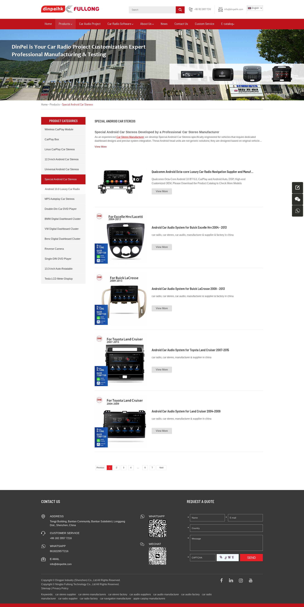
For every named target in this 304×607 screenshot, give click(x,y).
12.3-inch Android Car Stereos (62, 159)
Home (48, 23)
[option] (152, 64)
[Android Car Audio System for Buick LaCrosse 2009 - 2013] (121, 299)
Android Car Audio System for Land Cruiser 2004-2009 (186, 411)
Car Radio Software (120, 23)
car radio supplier (68, 598)
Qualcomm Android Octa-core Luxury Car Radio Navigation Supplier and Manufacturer (206, 172)
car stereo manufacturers (92, 594)
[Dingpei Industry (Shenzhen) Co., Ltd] (70, 9)
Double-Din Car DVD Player (60, 209)
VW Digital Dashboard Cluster (62, 229)
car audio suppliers (140, 594)
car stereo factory (117, 594)
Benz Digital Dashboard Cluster (62, 238)
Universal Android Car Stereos (62, 169)
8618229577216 (59, 551)
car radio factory (89, 598)
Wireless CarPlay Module (59, 129)
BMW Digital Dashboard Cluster (63, 219)
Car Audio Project (90, 23)
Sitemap (46, 588)
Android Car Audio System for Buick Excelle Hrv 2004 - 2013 (189, 227)
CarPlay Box (52, 139)
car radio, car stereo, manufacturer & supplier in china (181, 357)
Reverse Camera (54, 248)
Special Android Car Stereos (61, 179)
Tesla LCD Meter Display (59, 278)
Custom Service (204, 23)
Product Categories (63, 121)
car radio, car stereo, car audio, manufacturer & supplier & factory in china (193, 235)
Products (65, 23)
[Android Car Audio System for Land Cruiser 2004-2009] (121, 421)
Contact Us (181, 23)
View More (162, 191)
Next (161, 468)
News (164, 23)
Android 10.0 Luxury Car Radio (62, 189)
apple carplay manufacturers (149, 598)
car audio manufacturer (166, 594)
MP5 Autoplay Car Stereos (59, 199)
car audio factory (190, 594)
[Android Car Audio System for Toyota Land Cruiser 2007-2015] (121, 360)
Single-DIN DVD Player (58, 258)
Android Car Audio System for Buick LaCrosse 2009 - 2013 (188, 289)
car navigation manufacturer (115, 598)
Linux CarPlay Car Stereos (60, 149)
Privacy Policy (60, 588)
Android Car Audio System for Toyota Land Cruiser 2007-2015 (190, 350)
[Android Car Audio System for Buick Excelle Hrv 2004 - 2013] (121, 237)
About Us (146, 23)
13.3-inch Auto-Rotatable (59, 268)
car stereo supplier (65, 594)
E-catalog (227, 23)
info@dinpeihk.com (233, 9)
